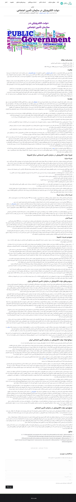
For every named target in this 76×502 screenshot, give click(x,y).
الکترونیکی (33, 391)
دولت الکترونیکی (32, 73)
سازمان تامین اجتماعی (34, 448)
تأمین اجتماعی (49, 73)
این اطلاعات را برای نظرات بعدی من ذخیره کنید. (63, 483)
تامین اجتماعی (42, 13)
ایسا (54, 148)
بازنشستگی (13, 204)
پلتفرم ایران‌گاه (34, 498)
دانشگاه (35, 102)
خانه (48, 13)
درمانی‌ (8, 327)
